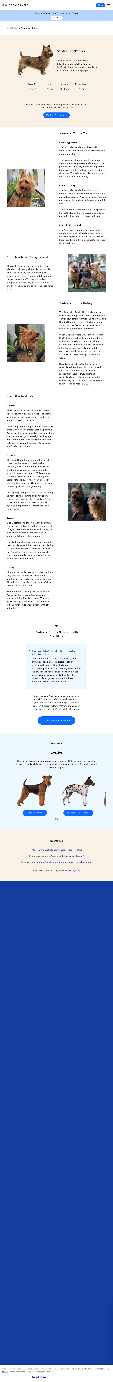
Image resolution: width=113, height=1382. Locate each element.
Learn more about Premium (57, 720)
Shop (100, 5)
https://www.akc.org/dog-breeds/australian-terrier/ (56, 856)
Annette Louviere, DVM (69, 870)
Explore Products (56, 115)
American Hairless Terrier (78, 813)
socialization (20, 276)
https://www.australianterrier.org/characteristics (56, 850)
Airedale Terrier (34, 813)
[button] (103, 798)
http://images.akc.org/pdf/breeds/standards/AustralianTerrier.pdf (56, 862)
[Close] (109, 1369)
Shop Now (57, 18)
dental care (37, 492)
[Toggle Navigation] (108, 5)
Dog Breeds (13, 28)
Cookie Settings (39, 1377)
